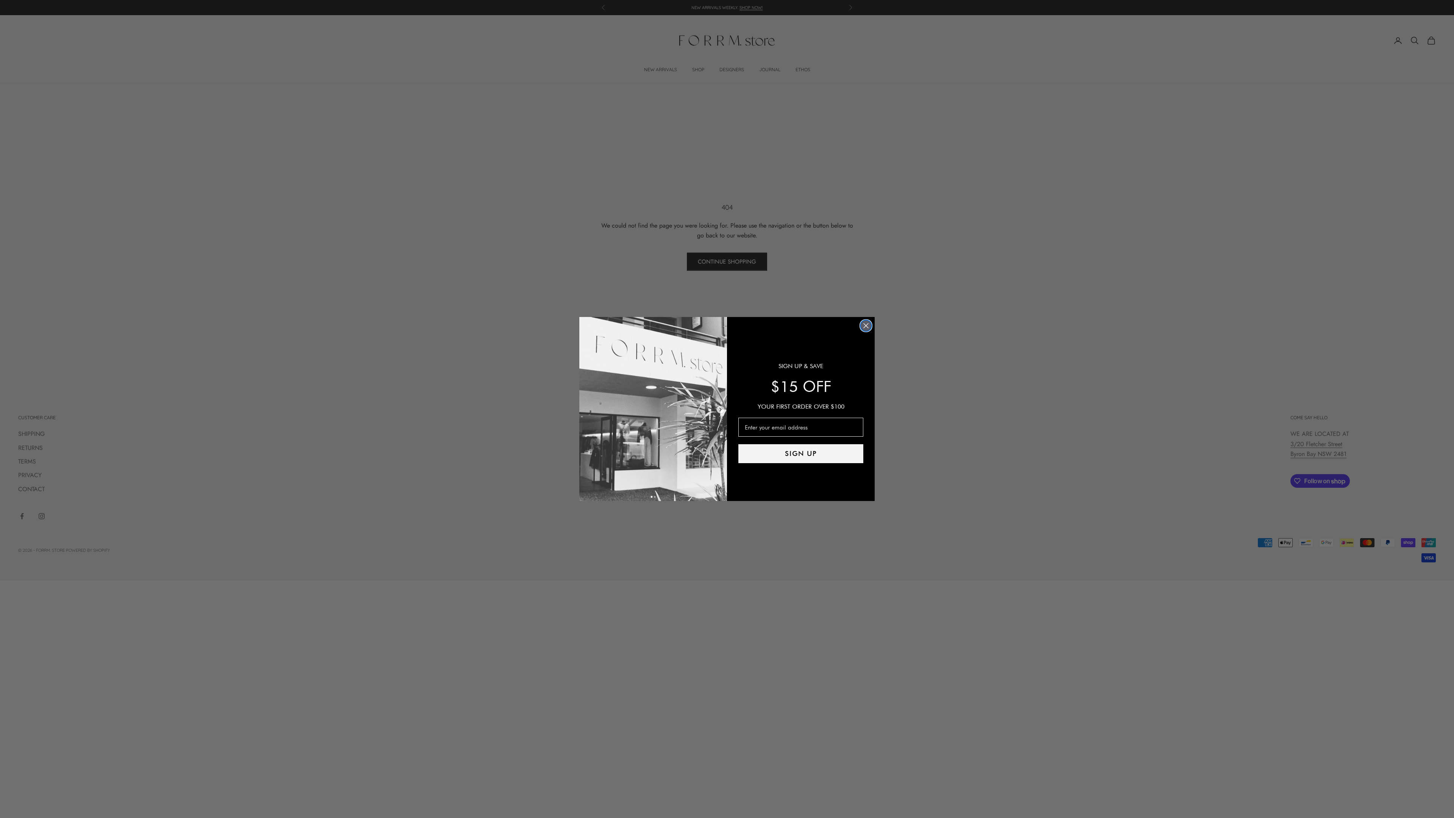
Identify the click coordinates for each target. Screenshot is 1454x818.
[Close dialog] (866, 325)
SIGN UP (801, 453)
